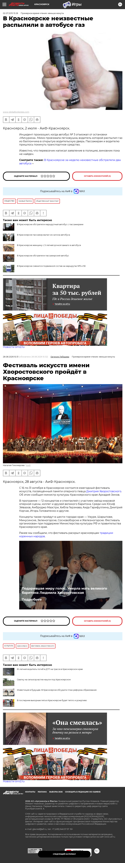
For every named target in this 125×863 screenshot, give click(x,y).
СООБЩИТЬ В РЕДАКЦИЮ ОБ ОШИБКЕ (83, 792)
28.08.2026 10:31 (10, 357)
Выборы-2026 (55, 792)
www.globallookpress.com (16, 112)
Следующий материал (64, 854)
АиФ (28, 465)
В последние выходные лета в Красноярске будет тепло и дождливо (52, 700)
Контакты (30, 792)
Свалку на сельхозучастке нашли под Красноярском (44, 679)
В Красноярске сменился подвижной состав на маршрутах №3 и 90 (51, 266)
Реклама (42, 792)
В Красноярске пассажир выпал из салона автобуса (43, 235)
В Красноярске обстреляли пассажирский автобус (43, 255)
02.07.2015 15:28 (10, 13)
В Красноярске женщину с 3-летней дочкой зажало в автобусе (49, 245)
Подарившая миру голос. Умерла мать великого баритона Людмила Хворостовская (64, 590)
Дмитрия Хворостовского (103, 491)
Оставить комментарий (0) (97, 176)
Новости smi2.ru (14, 347)
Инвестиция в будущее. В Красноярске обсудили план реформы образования (57, 690)
